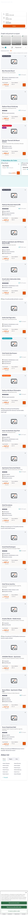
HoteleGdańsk (17, 765)
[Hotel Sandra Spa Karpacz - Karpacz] (14, 344)
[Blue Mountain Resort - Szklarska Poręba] (14, 61)
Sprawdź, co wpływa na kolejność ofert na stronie (18, 53)
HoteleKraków (6, 765)
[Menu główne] (25, 2)
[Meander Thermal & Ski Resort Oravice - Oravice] (14, 131)
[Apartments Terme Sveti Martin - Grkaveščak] (14, 458)
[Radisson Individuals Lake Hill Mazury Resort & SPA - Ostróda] (14, 232)
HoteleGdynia (6, 774)
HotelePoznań (6, 769)
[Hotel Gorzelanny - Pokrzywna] (14, 496)
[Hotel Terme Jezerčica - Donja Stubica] (14, 575)
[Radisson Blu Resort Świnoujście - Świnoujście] (14, 381)
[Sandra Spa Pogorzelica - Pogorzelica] (14, 308)
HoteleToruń (16, 771)
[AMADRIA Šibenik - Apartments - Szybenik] (14, 647)
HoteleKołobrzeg (17, 769)
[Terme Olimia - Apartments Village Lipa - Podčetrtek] (14, 680)
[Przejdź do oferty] (24, 84)
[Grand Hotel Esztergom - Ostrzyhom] (14, 537)
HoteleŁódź (5, 771)
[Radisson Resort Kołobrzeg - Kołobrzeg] (14, 97)
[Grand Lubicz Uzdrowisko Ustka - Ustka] (14, 270)
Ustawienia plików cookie (14, 911)
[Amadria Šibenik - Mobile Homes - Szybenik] (14, 609)
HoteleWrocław (17, 763)
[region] (14, 61)
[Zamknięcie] (26, 892)
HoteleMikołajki (17, 774)
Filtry (4, 47)
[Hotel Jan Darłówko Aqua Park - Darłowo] (14, 421)
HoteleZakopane (6, 763)
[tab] (12, 103)
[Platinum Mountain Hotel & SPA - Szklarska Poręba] (14, 195)
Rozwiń (6, 777)
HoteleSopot (5, 767)
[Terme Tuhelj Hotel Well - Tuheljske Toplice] (14, 718)
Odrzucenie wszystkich (14, 902)
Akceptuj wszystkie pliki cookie (14, 907)
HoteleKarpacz (17, 767)
